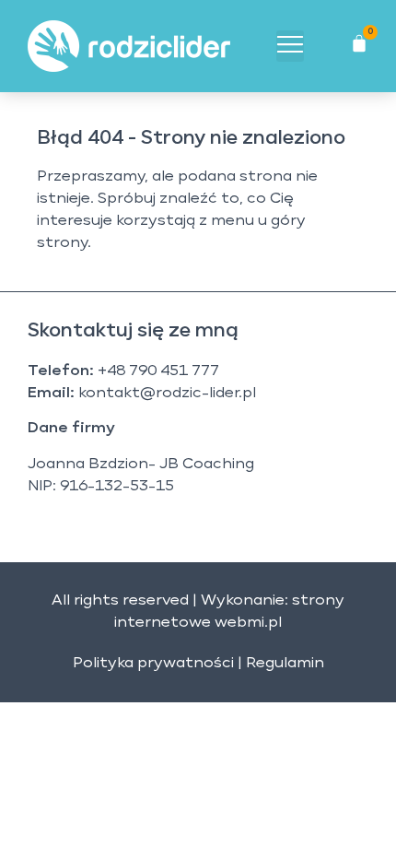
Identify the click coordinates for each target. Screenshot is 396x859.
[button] (290, 46)
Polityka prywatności (153, 663)
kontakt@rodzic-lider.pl (167, 393)
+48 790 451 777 (158, 371)
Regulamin (285, 663)
